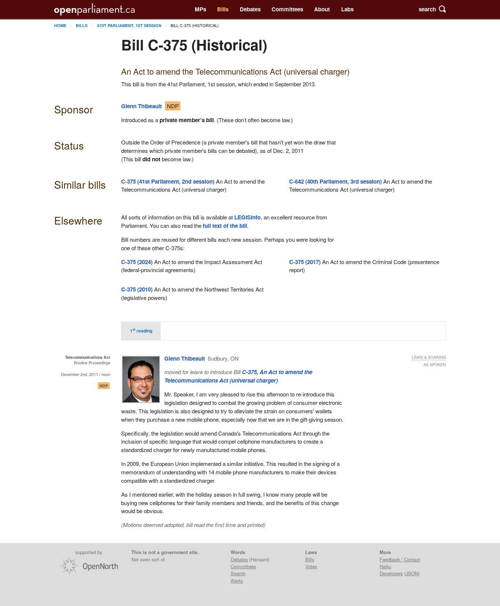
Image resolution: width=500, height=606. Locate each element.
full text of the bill (225, 226)
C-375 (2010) (137, 289)
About (322, 9)
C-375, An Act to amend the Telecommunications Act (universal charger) (238, 376)
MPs (200, 9)
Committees (287, 9)
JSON (412, 573)
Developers (391, 573)
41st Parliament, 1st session (129, 25)
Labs (347, 9)
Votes (311, 566)
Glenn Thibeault (141, 106)
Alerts (237, 580)
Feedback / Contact (400, 559)
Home (60, 25)
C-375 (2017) (305, 262)
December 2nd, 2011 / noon (85, 374)
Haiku (385, 566)
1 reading (141, 330)
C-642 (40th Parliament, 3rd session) (335, 181)
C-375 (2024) (137, 262)
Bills (222, 9)
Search (238, 573)
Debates (250, 9)
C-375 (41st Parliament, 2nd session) (167, 181)
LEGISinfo (247, 217)
